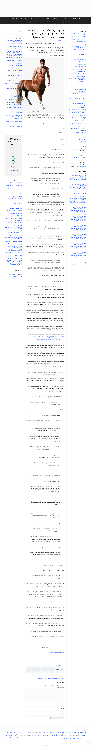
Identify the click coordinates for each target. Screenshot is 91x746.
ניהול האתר (45, 745)
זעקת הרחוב (84, 150)
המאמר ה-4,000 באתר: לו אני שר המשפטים (74, 737)
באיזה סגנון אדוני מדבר (82, 107)
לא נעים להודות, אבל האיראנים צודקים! (79, 58)
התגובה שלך (60, 687)
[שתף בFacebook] (52, 669)
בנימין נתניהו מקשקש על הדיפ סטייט (79, 73)
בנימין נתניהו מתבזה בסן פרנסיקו (16, 128)
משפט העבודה (83, 160)
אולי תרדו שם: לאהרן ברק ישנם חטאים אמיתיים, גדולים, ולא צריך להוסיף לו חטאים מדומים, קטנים (78, 189)
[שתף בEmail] (38, 669)
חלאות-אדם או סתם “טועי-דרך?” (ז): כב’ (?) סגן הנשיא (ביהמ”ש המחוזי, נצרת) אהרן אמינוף (78, 184)
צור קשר (30, 22)
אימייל (62, 708)
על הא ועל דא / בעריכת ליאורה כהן (79, 166)
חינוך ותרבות (84, 164)
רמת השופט (84, 102)
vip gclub (84, 182)
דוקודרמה (65, 18)
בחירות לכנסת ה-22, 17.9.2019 (80, 89)
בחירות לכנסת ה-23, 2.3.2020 (80, 91)
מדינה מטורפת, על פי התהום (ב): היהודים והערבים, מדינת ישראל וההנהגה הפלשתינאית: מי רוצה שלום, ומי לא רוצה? (14, 265)
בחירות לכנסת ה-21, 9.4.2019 (80, 87)
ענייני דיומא (84, 152)
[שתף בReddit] (29, 669)
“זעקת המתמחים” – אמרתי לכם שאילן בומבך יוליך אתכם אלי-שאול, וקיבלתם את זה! (78, 175)
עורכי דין (84, 105)
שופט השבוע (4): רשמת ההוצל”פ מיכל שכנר (13, 73)
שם (63, 703)
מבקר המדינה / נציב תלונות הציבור (79, 128)
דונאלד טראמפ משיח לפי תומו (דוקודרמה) (78, 69)
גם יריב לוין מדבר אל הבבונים (81, 64)
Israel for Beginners (80, 132)
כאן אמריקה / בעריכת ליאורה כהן (80, 134)
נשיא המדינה (83, 130)
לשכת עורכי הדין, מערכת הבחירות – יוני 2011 (77, 109)
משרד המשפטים (83, 95)
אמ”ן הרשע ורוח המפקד (81, 81)
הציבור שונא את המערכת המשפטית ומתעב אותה (20, 732)
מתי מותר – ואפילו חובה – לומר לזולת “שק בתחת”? (29, 737)
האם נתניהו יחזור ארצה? (17, 67)
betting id (84, 173)
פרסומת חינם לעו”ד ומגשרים (40, 22)
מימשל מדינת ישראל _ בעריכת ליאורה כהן (78, 117)
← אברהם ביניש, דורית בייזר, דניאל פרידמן (35, 677)
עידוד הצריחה (83, 148)
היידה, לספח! (83, 53)
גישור (85, 137)
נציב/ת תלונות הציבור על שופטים (80, 103)
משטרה (84, 154)
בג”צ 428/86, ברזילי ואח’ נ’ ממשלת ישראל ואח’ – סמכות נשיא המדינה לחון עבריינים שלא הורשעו (14, 96)
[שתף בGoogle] (43, 669)
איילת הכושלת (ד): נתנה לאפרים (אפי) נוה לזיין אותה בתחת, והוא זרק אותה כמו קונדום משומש (14, 48)
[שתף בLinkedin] (34, 669)
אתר (63, 713)
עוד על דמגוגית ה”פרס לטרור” (80, 51)
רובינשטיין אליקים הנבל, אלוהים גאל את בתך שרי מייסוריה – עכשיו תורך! (70, 732)
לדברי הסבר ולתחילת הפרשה (57, 652)
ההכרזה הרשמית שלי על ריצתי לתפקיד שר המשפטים (52, 737)
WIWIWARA (83, 205)
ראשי (80, 18)
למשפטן (84, 145)
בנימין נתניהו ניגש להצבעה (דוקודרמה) (79, 49)
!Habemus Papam (82, 71)
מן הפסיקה (84, 162)
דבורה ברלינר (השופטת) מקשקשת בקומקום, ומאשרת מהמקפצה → (49, 678)
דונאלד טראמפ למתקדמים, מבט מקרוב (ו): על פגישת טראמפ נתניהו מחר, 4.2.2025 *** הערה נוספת (13, 239)
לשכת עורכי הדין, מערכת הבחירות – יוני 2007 (77, 112)
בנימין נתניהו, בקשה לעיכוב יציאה (15, 65)
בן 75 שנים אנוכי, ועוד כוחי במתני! (36, 735)
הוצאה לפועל (83, 139)
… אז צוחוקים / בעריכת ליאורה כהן (80, 168)
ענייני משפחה (83, 141)
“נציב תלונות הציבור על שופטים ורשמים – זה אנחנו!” (56, 735)
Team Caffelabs (82, 187)
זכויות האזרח (84, 143)
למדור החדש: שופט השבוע (48, 732)
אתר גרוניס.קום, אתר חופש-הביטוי (54, 734)
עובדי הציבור (84, 135)
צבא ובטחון (84, 155)
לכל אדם (84, 146)
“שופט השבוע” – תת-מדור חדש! (16, 78)
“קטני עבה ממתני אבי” (17, 68)
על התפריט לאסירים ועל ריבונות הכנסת (14, 232)
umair (85, 178)
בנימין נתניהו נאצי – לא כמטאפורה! (79, 59)
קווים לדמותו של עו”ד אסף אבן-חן (15, 87)
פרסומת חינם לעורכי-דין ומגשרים (80, 115)
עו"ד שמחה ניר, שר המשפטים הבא (79, 93)
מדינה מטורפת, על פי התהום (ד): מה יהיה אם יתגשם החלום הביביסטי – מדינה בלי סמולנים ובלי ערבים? (14, 254)
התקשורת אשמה (83, 126)
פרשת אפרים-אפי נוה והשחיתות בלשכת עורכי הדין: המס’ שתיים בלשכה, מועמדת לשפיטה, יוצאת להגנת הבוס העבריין (13, 115)
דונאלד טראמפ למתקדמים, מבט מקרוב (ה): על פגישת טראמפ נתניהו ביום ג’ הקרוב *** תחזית (13, 243)
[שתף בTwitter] (47, 669)
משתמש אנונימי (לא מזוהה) (81, 201)
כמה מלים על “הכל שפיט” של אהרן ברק (14, 102)
